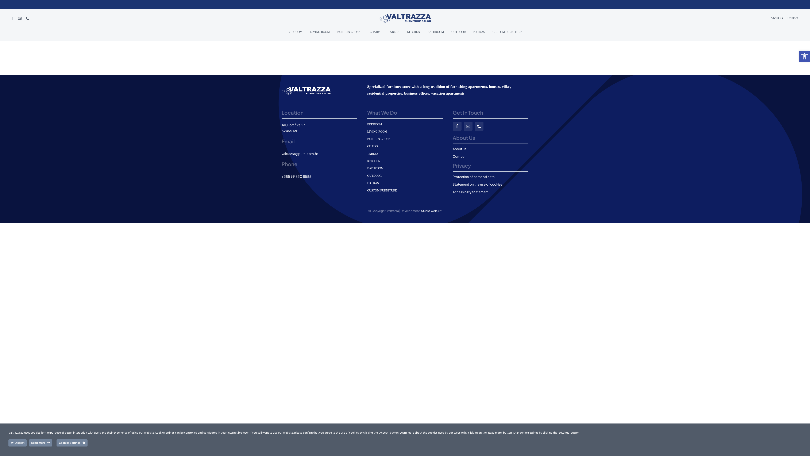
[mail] (20, 18)
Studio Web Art (431, 211)
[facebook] (12, 18)
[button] (804, 56)
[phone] (27, 18)
